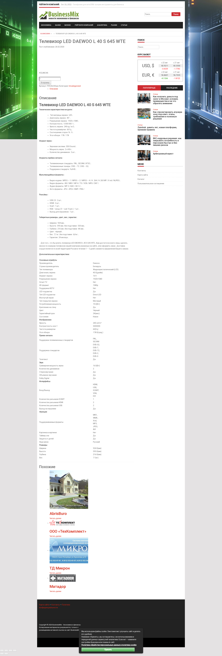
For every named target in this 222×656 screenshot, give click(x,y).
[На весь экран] (6, 651)
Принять (108, 650)
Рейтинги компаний (84, 25)
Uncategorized (75, 86)
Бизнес (67, 25)
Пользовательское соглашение (151, 183)
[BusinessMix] (59, 15)
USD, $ (148, 65)
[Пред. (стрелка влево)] (2, 654)
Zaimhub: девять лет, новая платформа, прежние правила (157, 128)
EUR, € (148, 75)
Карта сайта (143, 175)
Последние (172, 88)
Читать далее (55, 518)
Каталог (141, 179)
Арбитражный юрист (163, 153)
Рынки (114, 25)
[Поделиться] (10, 651)
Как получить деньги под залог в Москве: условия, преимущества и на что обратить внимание (165, 100)
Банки (58, 25)
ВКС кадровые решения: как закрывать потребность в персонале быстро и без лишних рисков (167, 141)
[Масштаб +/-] (2, 651)
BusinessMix (45, 34)
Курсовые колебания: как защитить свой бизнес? (94, 4)
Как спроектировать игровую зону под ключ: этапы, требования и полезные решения (167, 115)
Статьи (124, 25)
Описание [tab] (54, 89)
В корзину (45, 83)
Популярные (149, 88)
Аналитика (102, 25)
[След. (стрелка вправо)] (6, 654)
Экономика (46, 25)
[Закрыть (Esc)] (15, 651)
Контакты (142, 171)
